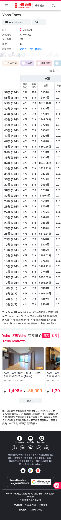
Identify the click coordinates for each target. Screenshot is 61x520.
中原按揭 (42, 505)
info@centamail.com (32, 464)
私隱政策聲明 (36, 509)
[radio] (10, 63)
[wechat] (30, 447)
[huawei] (38, 470)
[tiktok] (38, 447)
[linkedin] (46, 447)
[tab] (46, 335)
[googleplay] (30, 470)
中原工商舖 (30, 505)
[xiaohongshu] (22, 447)
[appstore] (22, 470)
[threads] (14, 447)
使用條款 (23, 509)
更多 (29, 401)
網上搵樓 (18, 505)
